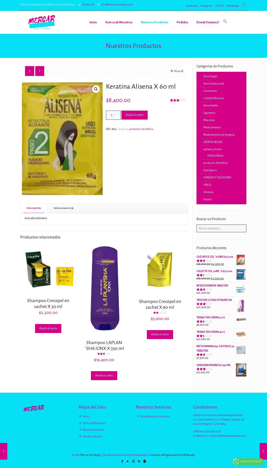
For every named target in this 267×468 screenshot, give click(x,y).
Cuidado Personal (213, 98)
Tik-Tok (219, 5)
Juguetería (209, 112)
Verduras (208, 192)
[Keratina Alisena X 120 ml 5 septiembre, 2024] (263, 451)
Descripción (34, 208)
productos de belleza (141, 129)
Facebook (191, 5)
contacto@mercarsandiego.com (227, 435)
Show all (178, 71)
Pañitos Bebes (216, 155)
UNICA (207, 184)
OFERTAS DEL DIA (212, 142)
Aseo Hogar (210, 76)
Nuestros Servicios (93, 429)
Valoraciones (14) (64, 208)
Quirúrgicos (210, 170)
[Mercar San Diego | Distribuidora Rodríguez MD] (41, 22)
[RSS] (139, 461)
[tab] (33, 208)
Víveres (207, 199)
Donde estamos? (92, 436)
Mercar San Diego (90, 455)
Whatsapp (233, 5)
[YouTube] (128, 461)
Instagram (206, 5)
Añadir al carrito (135, 115)
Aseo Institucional (213, 83)
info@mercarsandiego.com (117, 4)
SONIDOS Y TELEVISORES (217, 177)
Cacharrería (210, 91)
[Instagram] (133, 461)
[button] (244, 5)
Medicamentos (212, 127)
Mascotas (209, 120)
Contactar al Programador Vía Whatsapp (172, 455)
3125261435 (88, 4)
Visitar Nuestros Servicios (155, 416)
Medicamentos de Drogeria (219, 134)
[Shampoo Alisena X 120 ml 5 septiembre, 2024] (3, 451)
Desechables (210, 105)
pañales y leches (212, 149)
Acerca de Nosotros (94, 423)
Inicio (86, 416)
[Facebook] (122, 461)
